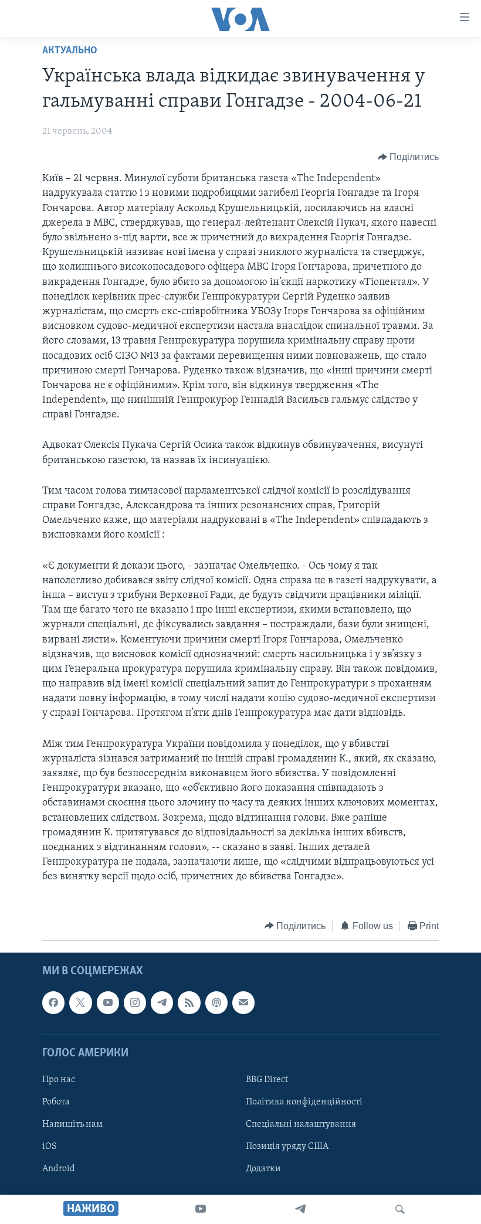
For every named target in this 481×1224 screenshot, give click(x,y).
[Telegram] (300, 1209)
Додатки (263, 1169)
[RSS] (189, 1002)
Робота (56, 1102)
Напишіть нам (72, 1124)
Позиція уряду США (287, 1146)
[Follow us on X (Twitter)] (80, 1002)
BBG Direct (267, 1079)
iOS (49, 1146)
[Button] (408, 157)
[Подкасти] (216, 1002)
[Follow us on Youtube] (108, 1002)
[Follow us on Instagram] (135, 1002)
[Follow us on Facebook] (53, 1002)
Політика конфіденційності (304, 1102)
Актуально (69, 51)
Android (58, 1169)
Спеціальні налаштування (301, 1124)
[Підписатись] (243, 1002)
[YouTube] (200, 1209)
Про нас (58, 1079)
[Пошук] (400, 1209)
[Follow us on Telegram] (162, 1002)
